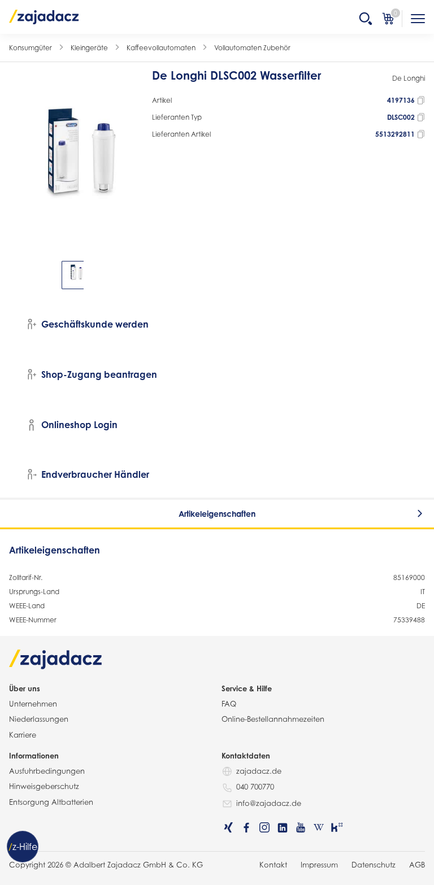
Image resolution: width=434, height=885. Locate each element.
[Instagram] (264, 827)
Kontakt (273, 864)
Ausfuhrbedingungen (47, 770)
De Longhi (408, 78)
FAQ (229, 703)
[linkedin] (282, 827)
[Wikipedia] (319, 827)
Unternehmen (33, 703)
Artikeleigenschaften (217, 513)
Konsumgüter (30, 47)
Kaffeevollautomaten (161, 47)
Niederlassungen (38, 718)
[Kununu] (337, 827)
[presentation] (17, 275)
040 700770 (255, 786)
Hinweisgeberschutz (44, 786)
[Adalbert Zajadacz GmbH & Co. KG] (44, 16)
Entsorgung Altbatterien (51, 801)
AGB (417, 864)
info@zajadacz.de (268, 803)
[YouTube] (300, 827)
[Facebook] (246, 827)
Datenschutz (373, 864)
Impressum (319, 864)
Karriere (22, 734)
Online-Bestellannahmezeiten (273, 718)
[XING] (228, 827)
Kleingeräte (89, 47)
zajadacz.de (258, 770)
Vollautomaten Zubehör (252, 47)
